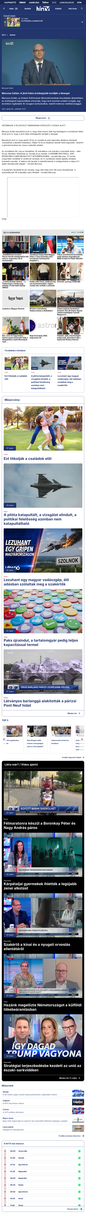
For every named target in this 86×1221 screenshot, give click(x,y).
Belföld (12, 35)
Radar (6, 698)
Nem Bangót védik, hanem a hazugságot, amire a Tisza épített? (35, 743)
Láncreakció (8, 1127)
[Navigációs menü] (4, 8)
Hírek (6, 372)
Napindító (7, 881)
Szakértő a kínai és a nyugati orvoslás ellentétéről (37, 946)
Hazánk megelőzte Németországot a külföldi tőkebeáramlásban (43, 1007)
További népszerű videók (71, 757)
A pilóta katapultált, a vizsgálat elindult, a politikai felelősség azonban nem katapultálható (41, 382)
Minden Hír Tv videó (68, 1078)
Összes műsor (72, 1209)
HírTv (4, 35)
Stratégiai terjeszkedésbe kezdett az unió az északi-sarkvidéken (42, 1067)
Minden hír (72, 713)
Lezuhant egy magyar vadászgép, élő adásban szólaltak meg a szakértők (69, 380)
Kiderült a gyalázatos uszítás (11, 741)
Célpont (6, 1100)
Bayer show (8, 1118)
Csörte (6, 1109)
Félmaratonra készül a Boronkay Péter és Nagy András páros (39, 825)
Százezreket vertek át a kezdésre (60, 741)
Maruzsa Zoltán (7, 88)
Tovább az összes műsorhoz (70, 1136)
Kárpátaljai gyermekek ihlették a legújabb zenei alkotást (40, 886)
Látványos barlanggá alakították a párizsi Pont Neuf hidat (40, 703)
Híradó (6, 1092)
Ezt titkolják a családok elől (32, 21)
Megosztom (41, 118)
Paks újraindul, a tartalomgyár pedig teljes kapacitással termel (41, 642)
